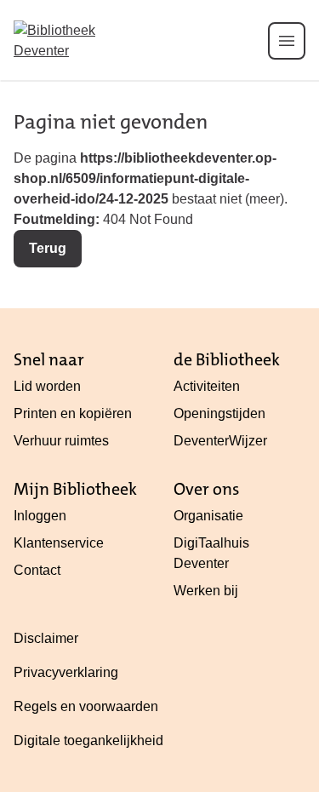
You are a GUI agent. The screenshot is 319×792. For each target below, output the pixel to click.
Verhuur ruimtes (61, 440)
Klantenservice (59, 543)
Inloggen (40, 515)
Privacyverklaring (66, 672)
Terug (47, 248)
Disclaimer (46, 638)
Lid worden (47, 386)
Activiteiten (207, 386)
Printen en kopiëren (73, 413)
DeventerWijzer (220, 440)
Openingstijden (219, 413)
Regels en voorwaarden (86, 706)
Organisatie (208, 515)
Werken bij (206, 590)
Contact (37, 570)
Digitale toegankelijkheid (88, 740)
